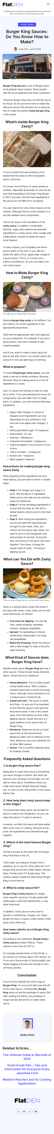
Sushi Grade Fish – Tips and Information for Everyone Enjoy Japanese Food (27, 1069)
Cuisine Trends (27, 24)
